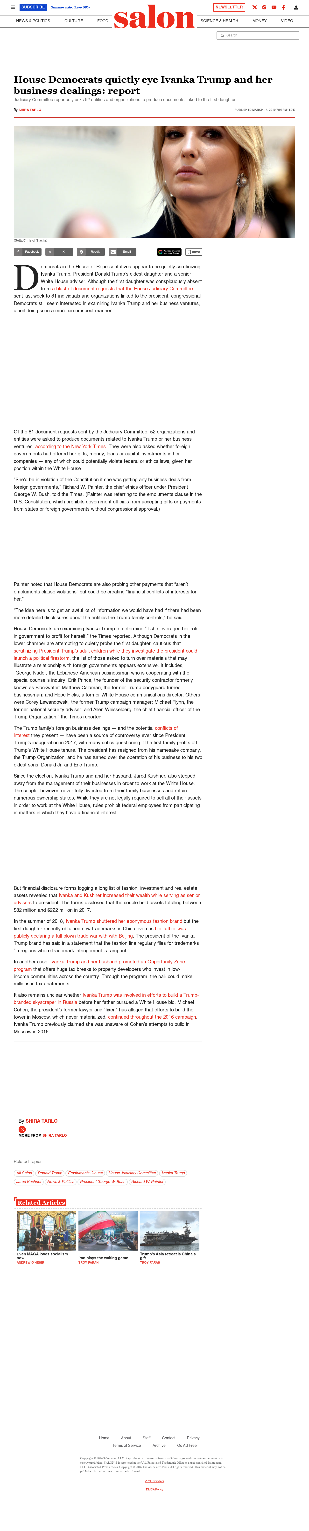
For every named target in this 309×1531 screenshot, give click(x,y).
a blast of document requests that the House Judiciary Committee (122, 289)
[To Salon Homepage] (154, 16)
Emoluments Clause (85, 1173)
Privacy (193, 1438)
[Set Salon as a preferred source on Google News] (169, 252)
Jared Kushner (28, 1182)
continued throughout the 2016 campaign (152, 1017)
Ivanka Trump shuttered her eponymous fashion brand (124, 921)
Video (287, 21)
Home (104, 1438)
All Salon (24, 1173)
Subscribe (33, 7)
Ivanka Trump (173, 1173)
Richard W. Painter (147, 1182)
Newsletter (229, 7)
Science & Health (219, 21)
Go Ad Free (187, 1446)
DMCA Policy (154, 1489)
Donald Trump (50, 1173)
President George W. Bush (102, 1182)
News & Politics (33, 21)
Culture (73, 21)
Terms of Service (126, 1446)
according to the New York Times (70, 447)
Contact (168, 1438)
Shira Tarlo (30, 110)
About (126, 1438)
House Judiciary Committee (132, 1173)
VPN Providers (154, 1481)
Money (260, 21)
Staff (146, 1438)
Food (102, 21)
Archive (159, 1446)
